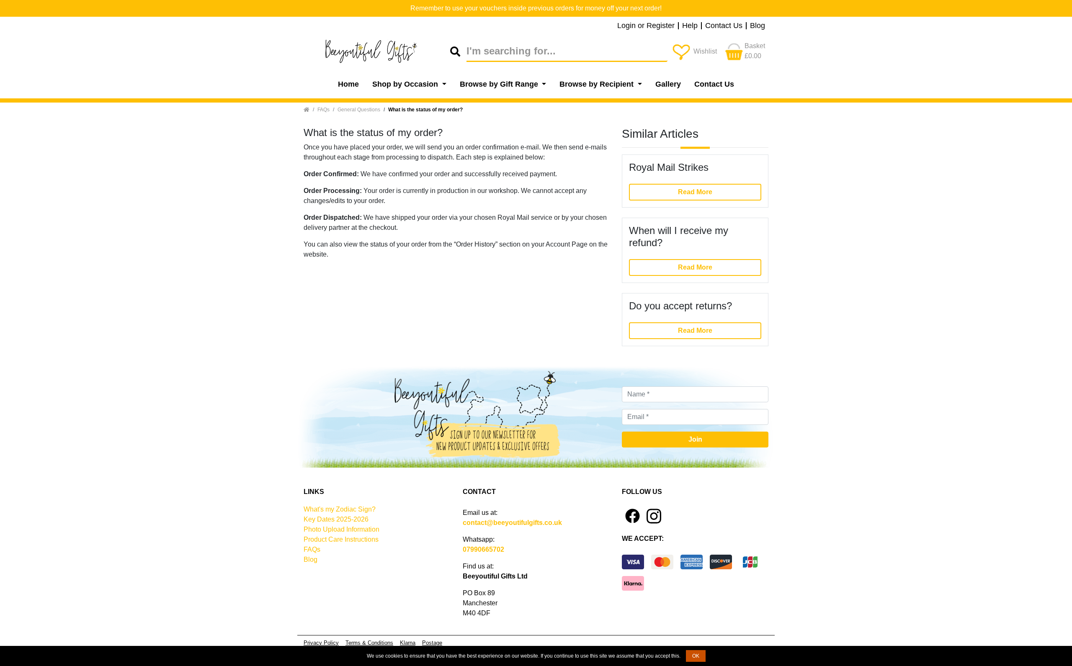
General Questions (359, 110)
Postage (432, 643)
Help (690, 26)
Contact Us (723, 26)
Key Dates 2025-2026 (336, 519)
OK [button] (695, 656)
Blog (757, 26)
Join (695, 439)
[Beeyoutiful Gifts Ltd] (377, 51)
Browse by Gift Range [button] (500, 84)
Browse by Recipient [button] (597, 84)
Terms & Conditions (369, 643)
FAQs (323, 110)
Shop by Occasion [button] (406, 84)
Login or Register (646, 26)
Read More (695, 191)
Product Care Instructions (341, 539)
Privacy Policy (321, 643)
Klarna (407, 643)
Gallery (668, 84)
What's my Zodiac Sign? (340, 509)
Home (348, 84)
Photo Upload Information (341, 529)
